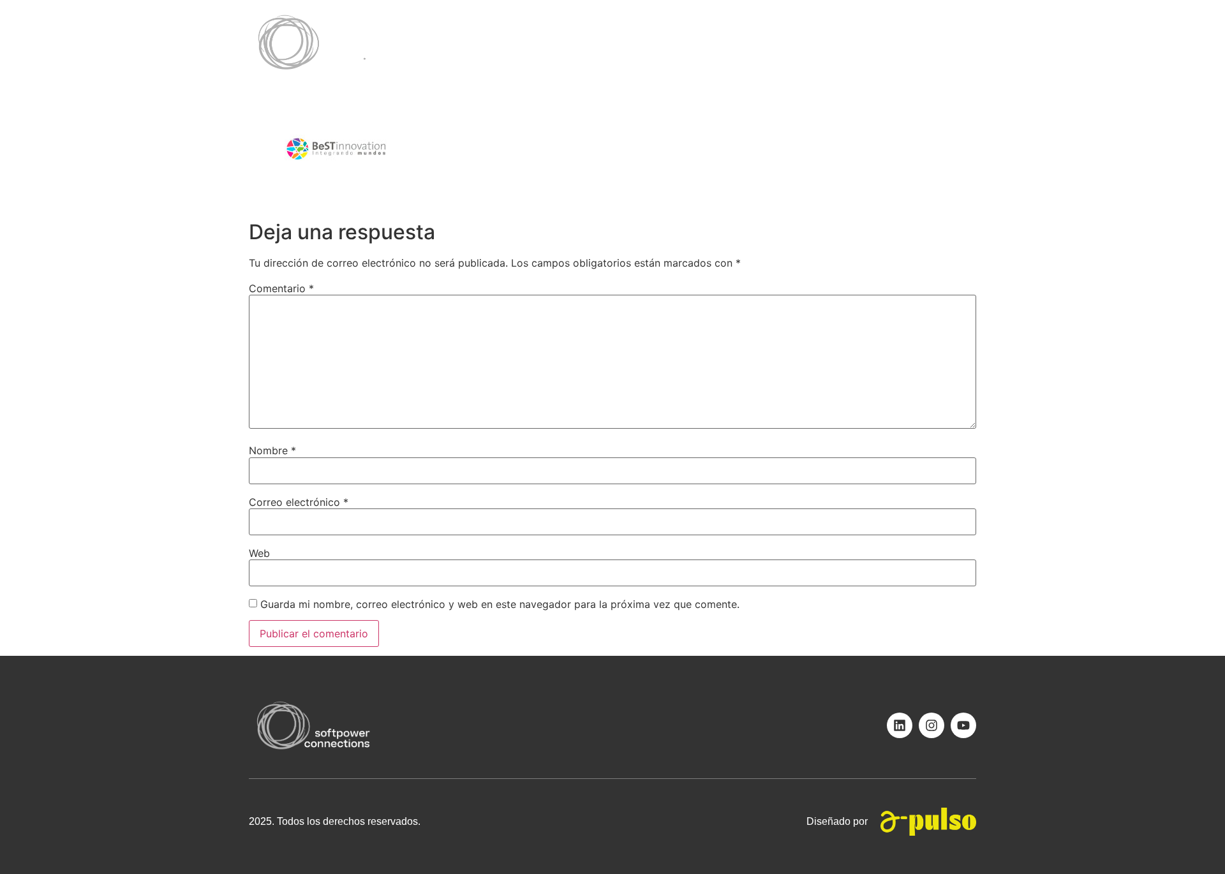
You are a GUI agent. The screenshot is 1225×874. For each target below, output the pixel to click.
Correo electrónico (298, 502)
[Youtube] (963, 725)
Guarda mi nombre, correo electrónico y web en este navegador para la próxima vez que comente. (499, 604)
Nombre (272, 450)
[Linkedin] (899, 725)
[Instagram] (931, 725)
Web (259, 553)
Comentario (281, 288)
